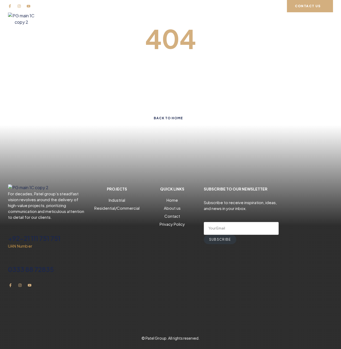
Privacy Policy (172, 224)
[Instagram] (19, 6)
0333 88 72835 (31, 269)
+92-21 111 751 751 (34, 238)
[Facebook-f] (10, 6)
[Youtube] (28, 6)
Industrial (117, 200)
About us (172, 208)
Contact (172, 216)
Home (172, 200)
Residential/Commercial (117, 208)
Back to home (168, 118)
